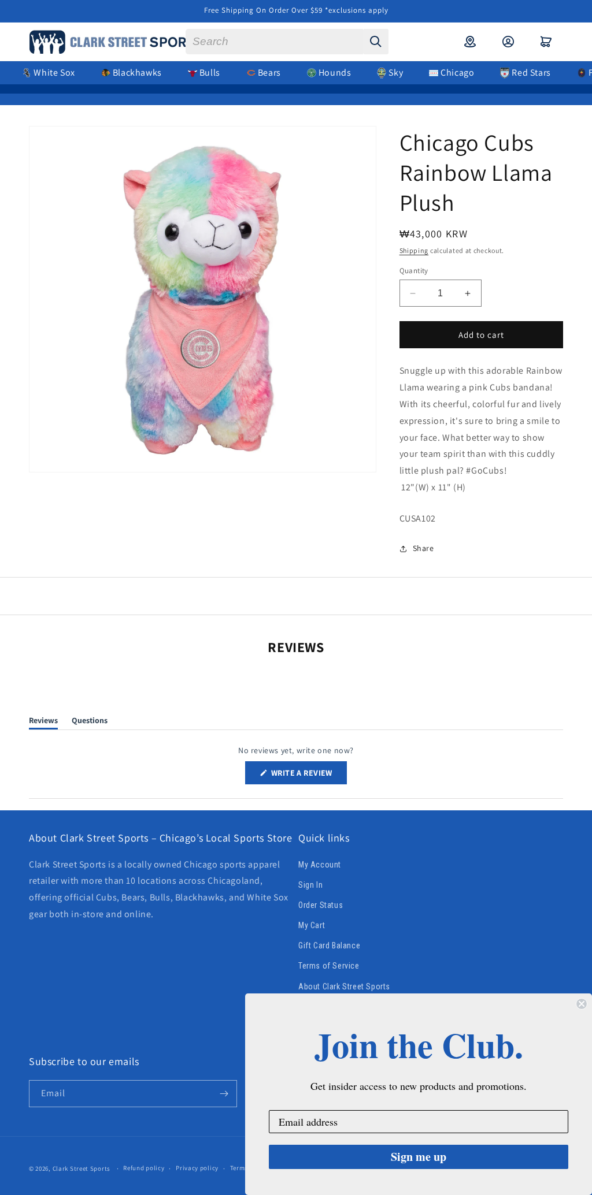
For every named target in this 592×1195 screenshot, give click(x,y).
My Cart (311, 925)
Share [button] (423, 548)
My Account (319, 864)
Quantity (413, 271)
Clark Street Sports (81, 1168)
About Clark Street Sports (344, 986)
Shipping (414, 250)
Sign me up (418, 1156)
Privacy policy (197, 1168)
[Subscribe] (223, 1093)
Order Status (320, 905)
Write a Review (308, 775)
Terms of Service (329, 965)
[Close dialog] (581, 1004)
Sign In (310, 884)
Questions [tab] (90, 722)
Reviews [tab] (43, 722)
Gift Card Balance (329, 945)
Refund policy (143, 1168)
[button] (546, 42)
